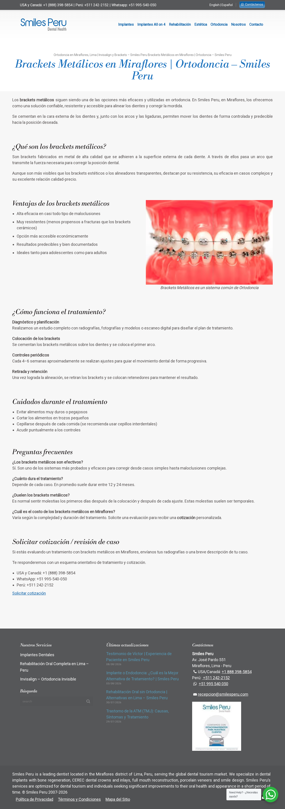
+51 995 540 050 (213, 683)
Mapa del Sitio (118, 799)
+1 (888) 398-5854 (58, 5)
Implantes (126, 24)
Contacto (256, 24)
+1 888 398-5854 (237, 671)
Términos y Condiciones (79, 799)
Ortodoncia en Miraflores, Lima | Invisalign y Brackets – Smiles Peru (100, 55)
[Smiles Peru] (43, 24)
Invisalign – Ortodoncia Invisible (48, 679)
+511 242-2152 (96, 5)
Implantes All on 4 (151, 24)
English (215, 5)
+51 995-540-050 (142, 5)
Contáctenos (254, 4)
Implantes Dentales (37, 654)
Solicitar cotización (29, 593)
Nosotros (238, 24)
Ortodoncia (219, 24)
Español (227, 5)
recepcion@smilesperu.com (223, 694)
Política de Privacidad (34, 799)
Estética (200, 24)
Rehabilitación (180, 24)
